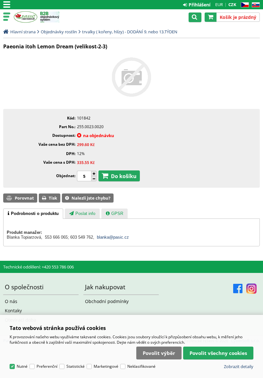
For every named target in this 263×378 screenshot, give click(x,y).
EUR (219, 4)
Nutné (22, 366)
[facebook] (237, 288)
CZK (232, 4)
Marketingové (106, 366)
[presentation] (33, 213)
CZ (243, 5)
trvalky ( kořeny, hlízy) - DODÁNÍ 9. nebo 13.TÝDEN (129, 32)
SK (254, 5)
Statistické (75, 366)
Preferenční (47, 366)
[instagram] (251, 289)
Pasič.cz (25, 17)
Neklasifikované (141, 366)
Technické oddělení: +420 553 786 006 (38, 267)
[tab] (33, 214)
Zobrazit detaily (238, 366)
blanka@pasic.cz (113, 237)
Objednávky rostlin (59, 32)
